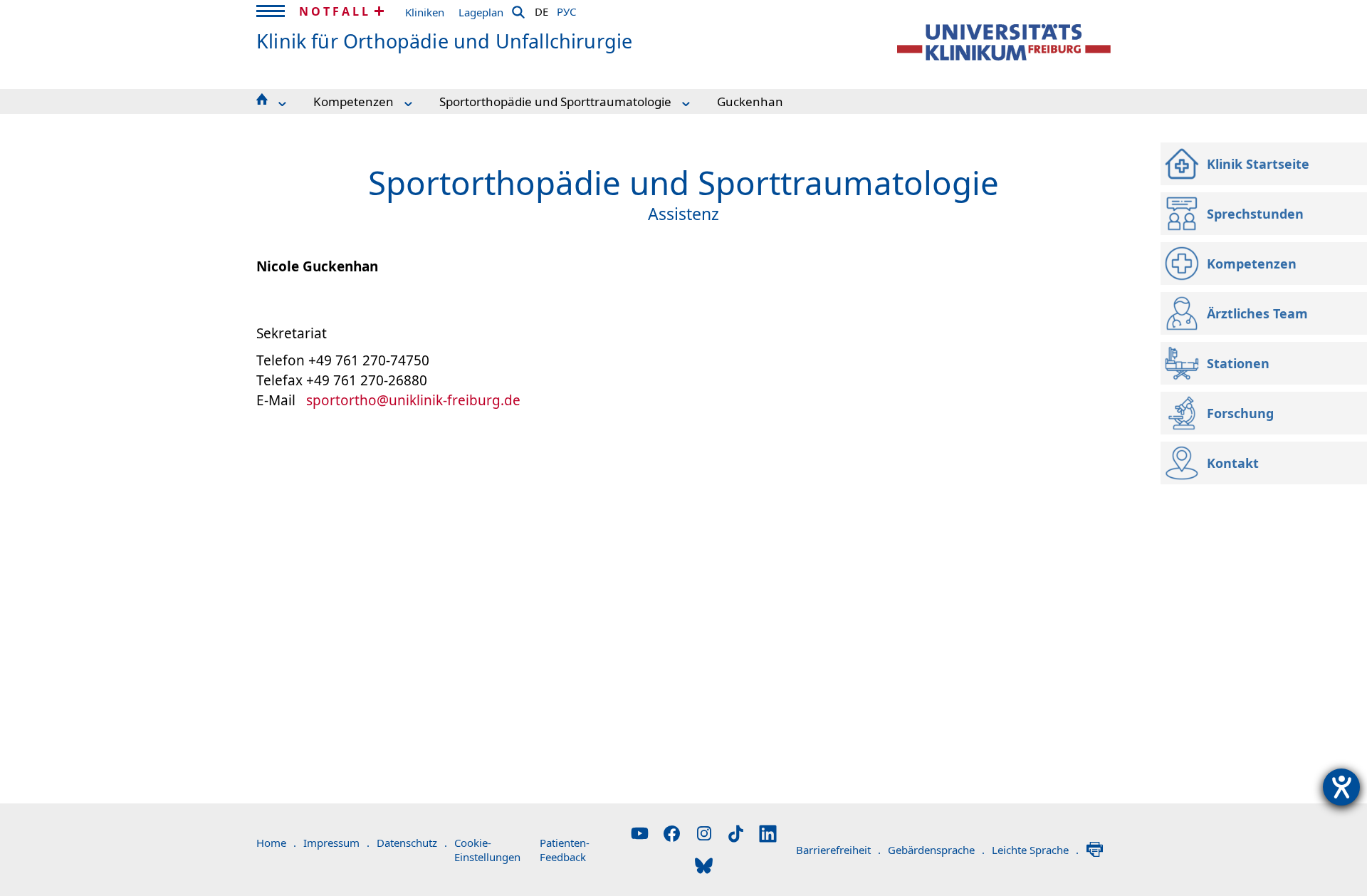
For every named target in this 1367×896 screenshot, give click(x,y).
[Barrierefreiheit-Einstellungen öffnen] (1341, 787)
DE (541, 9)
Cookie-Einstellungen (487, 849)
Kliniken (424, 12)
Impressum (336, 842)
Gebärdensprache (936, 850)
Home (276, 842)
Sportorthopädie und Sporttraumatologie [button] (555, 101)
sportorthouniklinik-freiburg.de (413, 400)
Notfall (335, 11)
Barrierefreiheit (838, 850)
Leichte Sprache (1035, 850)
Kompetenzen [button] (353, 101)
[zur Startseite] (1004, 42)
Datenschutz (412, 842)
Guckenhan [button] (750, 101)
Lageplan (481, 12)
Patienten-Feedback (565, 849)
